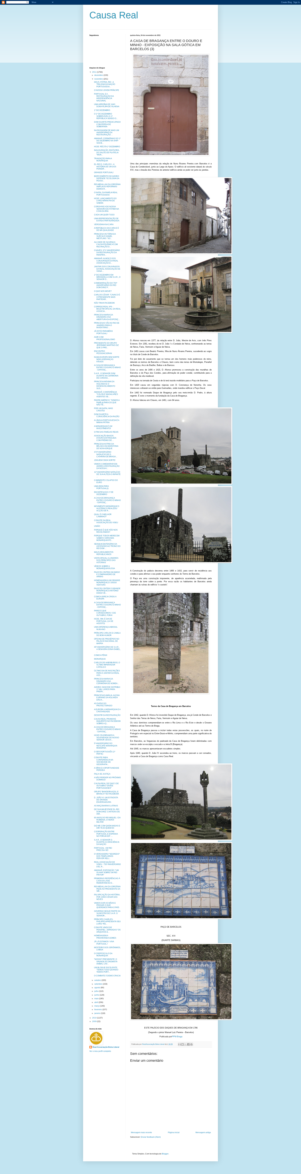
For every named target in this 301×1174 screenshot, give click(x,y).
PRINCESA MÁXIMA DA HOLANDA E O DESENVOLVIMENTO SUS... (104, 384)
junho (97, 995)
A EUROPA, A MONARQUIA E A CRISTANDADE (107, 710)
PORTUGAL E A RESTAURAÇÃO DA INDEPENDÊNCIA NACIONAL (104, 97)
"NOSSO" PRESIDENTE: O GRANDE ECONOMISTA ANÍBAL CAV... (105, 961)
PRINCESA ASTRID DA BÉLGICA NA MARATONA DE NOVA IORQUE (106, 446)
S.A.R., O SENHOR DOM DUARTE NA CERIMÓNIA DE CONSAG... (106, 375)
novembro (98, 79)
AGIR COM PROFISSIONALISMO (104, 338)
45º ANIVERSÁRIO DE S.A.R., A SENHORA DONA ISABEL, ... (107, 649)
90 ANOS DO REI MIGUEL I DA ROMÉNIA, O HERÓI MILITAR (107, 820)
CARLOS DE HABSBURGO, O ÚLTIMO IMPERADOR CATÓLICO (107, 664)
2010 (94, 1018)
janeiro (97, 1013)
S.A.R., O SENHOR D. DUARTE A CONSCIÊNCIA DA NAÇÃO (106, 842)
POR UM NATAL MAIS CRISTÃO (103, 409)
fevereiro (98, 1009)
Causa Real (113, 15)
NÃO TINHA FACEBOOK (104, 303)
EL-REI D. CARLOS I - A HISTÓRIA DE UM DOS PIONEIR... (105, 166)
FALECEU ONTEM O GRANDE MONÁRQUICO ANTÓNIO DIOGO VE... (107, 590)
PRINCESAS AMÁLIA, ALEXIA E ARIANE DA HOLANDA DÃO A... (106, 697)
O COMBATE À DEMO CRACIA (107, 976)
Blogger (165, 1154)
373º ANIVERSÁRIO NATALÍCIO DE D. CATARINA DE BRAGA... (105, 454)
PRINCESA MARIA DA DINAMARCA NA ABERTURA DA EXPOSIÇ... (107, 317)
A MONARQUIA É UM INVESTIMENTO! (103, 427)
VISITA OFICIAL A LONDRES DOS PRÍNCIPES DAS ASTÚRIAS (106, 560)
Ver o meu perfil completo (100, 1051)
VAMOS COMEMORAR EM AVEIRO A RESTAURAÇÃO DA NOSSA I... (106, 466)
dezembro (98, 75)
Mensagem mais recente (141, 1132)
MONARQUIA (100, 659)
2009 (94, 1021)
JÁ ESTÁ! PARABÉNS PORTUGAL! (103, 332)
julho (96, 991)
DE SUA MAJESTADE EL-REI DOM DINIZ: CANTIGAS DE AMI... (107, 811)
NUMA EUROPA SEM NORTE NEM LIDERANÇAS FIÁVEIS (106, 359)
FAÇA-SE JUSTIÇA (102, 774)
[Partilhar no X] (185, 1044)
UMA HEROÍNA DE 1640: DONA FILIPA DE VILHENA (106, 105)
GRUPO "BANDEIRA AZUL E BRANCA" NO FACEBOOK (106, 793)
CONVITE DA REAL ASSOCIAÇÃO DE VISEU (106, 521)
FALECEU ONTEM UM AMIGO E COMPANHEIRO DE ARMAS (107, 574)
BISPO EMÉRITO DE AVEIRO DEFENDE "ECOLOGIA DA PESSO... (106, 178)
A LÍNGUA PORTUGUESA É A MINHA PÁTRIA (106, 421)
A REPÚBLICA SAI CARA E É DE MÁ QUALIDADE (106, 229)
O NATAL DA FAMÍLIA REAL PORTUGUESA (106, 193)
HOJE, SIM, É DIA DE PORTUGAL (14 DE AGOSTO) (103, 621)
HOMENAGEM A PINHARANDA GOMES (105, 937)
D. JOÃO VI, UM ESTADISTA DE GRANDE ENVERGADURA (106, 800)
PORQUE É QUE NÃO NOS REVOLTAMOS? (106, 531)
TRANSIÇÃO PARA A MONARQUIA (103, 159)
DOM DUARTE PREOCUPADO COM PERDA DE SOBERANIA (107, 124)
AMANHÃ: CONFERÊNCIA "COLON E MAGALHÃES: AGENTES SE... (106, 394)
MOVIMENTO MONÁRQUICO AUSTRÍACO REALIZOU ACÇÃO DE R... (106, 508)
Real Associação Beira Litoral (105, 1047)
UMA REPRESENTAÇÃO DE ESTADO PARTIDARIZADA (106, 219)
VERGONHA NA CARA (104, 224)
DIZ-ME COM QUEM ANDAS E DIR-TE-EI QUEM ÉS (107, 827)
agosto (97, 988)
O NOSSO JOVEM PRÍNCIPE (106, 90)
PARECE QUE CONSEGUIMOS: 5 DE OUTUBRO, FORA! (105, 613)
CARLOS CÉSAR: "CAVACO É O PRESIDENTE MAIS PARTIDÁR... (107, 297)
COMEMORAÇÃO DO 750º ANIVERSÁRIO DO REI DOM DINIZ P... (105, 285)
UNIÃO (97, 526)
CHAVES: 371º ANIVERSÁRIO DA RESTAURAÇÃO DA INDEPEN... (107, 252)
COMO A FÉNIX (100, 655)
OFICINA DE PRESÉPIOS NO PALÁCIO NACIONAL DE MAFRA (106, 641)
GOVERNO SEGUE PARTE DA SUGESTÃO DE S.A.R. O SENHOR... (107, 913)
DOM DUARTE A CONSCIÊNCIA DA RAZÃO (106, 415)
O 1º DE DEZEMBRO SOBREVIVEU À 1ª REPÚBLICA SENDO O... (106, 116)
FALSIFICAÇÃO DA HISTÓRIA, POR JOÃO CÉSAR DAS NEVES (107, 897)
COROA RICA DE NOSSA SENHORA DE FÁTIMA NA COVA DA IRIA (106, 209)
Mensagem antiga (203, 1132)
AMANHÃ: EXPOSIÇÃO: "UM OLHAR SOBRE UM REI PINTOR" (106, 872)
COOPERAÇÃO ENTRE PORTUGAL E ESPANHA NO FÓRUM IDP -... (106, 833)
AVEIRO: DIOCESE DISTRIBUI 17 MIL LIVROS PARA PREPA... (107, 689)
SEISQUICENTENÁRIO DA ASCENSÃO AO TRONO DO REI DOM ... (107, 546)
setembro (98, 984)
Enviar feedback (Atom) (151, 1137)
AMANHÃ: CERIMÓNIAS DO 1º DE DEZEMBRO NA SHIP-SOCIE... (107, 140)
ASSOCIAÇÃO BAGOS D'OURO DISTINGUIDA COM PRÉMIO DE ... (105, 438)
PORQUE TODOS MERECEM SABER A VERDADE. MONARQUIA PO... (106, 538)
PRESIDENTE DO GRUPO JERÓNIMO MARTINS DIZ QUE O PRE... (106, 345)
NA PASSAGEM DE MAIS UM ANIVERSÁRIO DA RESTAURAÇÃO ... (106, 132)
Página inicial (174, 1132)
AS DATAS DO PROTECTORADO (103, 704)
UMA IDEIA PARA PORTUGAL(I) (101, 487)
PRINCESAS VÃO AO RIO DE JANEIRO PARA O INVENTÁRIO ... (106, 325)
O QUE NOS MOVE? (103, 291)
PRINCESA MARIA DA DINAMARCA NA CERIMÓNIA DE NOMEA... (106, 681)
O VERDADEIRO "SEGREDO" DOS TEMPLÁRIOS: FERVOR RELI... (107, 856)
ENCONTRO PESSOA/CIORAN (103, 352)
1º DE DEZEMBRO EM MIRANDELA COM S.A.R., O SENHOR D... (107, 277)
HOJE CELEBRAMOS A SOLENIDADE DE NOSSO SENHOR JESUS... (106, 737)
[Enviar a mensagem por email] (179, 1044)
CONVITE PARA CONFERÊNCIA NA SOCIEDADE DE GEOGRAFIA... (103, 760)
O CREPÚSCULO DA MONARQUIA (103, 954)
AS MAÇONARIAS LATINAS (106, 806)
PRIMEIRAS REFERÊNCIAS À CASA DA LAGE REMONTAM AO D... (107, 880)
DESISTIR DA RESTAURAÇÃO (107, 715)
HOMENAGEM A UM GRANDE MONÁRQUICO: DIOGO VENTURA (107, 582)
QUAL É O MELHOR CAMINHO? (102, 515)
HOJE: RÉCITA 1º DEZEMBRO (107, 147)
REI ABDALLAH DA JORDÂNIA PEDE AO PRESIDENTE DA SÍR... (107, 888)
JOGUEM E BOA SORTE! (104, 460)
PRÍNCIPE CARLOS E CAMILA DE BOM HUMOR (107, 634)
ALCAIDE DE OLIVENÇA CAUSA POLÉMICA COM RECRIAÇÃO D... (106, 244)
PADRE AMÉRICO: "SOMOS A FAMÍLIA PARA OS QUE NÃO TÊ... (106, 402)
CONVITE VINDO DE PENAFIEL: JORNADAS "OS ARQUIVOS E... (107, 929)
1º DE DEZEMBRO (102, 110)
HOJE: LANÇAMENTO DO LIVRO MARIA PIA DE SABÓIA (105, 200)
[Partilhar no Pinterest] (191, 1044)
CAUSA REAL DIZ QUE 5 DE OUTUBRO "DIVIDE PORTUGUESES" (106, 785)
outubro (97, 980)
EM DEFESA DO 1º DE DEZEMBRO (103, 493)
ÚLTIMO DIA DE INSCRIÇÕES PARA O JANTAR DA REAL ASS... (107, 673)
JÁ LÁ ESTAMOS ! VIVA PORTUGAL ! (104, 942)
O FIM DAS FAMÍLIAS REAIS (106, 432)
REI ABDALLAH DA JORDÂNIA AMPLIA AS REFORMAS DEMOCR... (107, 186)
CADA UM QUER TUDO (104, 215)
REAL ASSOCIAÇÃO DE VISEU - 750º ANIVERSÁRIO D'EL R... (107, 864)
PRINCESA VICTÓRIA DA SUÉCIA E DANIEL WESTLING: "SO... (105, 236)
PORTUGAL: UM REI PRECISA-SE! (103, 849)
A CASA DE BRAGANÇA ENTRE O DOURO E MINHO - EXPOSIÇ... (107, 367)
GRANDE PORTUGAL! (104, 172)
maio (96, 998)
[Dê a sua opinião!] (182, 1044)
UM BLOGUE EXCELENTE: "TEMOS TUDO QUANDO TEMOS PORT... (106, 969)
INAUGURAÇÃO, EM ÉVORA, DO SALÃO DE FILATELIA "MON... (106, 152)
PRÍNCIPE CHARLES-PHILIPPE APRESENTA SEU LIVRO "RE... (107, 921)
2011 (94, 72)
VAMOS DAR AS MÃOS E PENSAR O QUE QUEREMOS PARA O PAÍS (106, 905)
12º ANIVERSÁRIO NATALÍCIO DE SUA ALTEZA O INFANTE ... (107, 474)
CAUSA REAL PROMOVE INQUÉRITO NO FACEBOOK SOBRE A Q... (107, 721)
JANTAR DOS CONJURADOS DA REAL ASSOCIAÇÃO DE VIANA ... (107, 269)
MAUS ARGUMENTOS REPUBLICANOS (103, 553)
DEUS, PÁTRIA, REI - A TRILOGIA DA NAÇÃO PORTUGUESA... (104, 84)
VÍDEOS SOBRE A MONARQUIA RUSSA (104, 567)
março (97, 1006)
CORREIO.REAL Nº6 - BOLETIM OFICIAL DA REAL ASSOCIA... (107, 309)
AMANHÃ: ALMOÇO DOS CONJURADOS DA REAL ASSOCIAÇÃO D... (106, 260)
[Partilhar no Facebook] (188, 1044)
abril (96, 1002)
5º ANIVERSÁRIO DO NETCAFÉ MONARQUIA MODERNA (105, 745)
